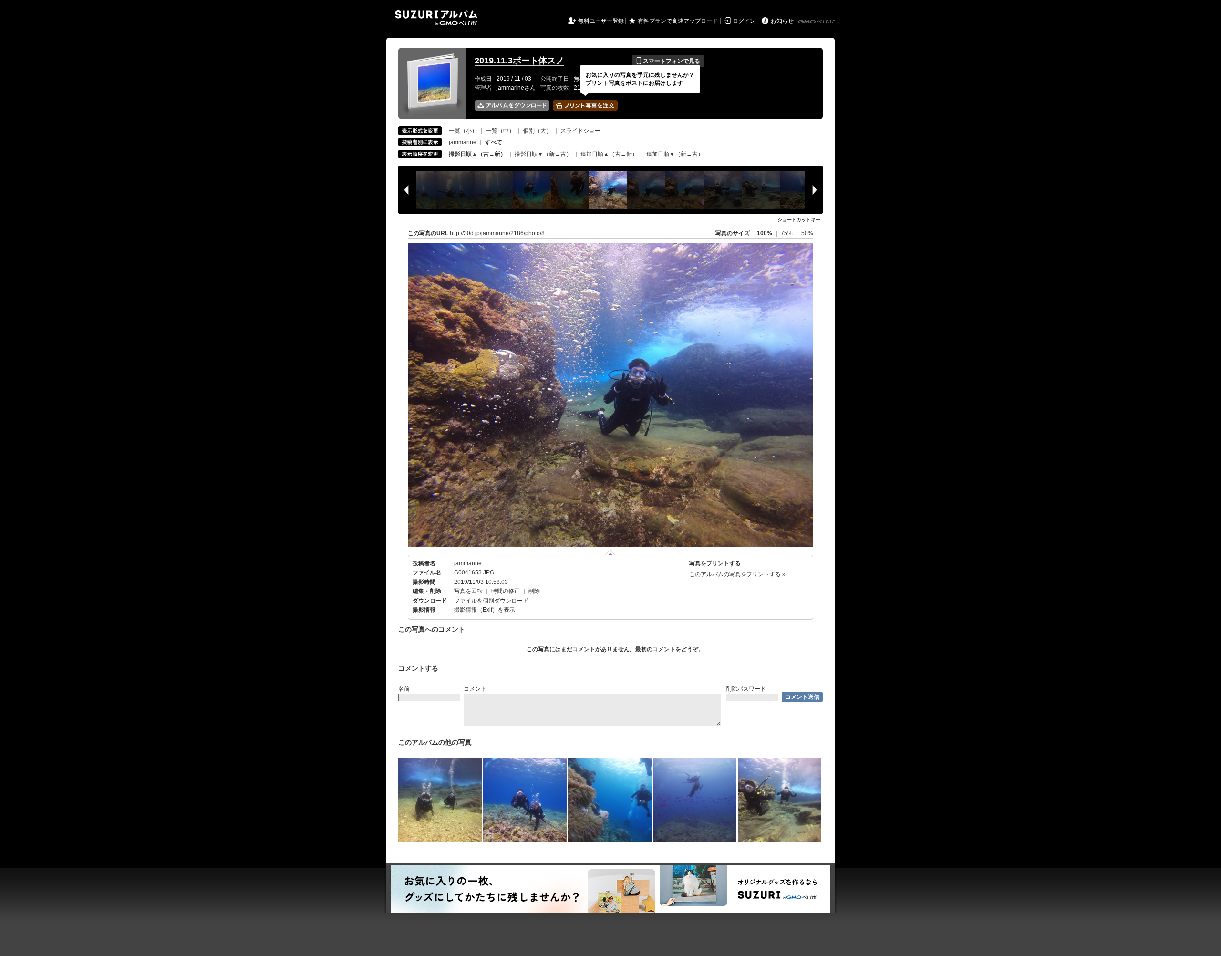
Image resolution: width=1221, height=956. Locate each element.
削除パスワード (746, 689)
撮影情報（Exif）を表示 (484, 609)
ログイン (744, 21)
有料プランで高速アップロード (678, 21)
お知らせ (782, 21)
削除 (534, 591)
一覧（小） (463, 130)
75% (787, 233)
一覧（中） (500, 130)
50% (807, 233)
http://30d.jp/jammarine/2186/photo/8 (497, 233)
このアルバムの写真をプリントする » (737, 574)
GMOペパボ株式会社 (817, 22)
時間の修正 (505, 591)
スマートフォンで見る (668, 61)
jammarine (462, 142)
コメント (475, 689)
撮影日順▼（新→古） (543, 154)
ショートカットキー (798, 219)
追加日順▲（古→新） (609, 154)
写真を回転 (468, 591)
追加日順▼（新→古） (675, 154)
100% (764, 233)
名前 (404, 689)
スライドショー (580, 130)
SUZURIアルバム (436, 18)
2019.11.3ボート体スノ (519, 60)
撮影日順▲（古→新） (477, 154)
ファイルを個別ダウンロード (491, 600)
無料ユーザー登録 (601, 21)
